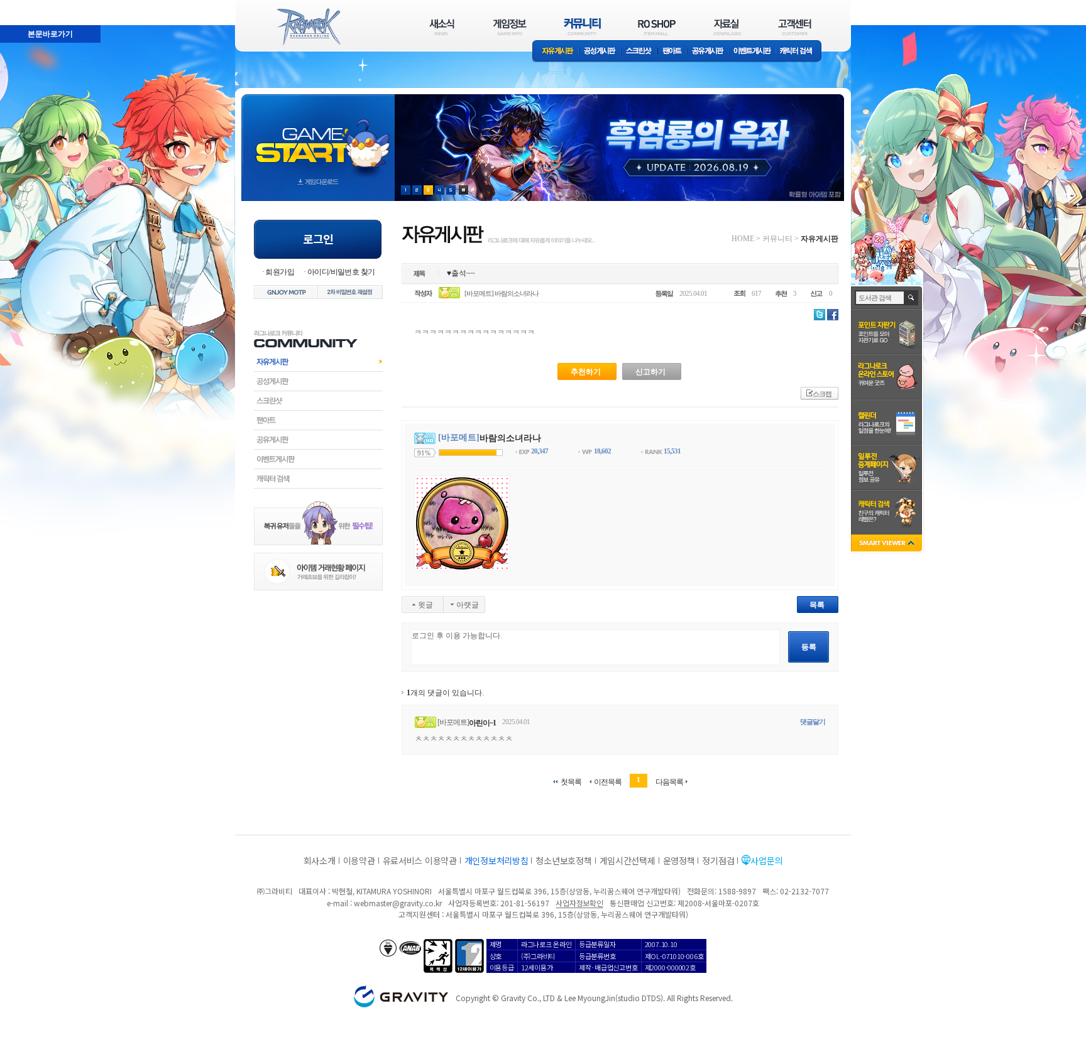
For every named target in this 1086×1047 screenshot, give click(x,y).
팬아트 (672, 51)
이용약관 (359, 860)
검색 (911, 297)
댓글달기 (812, 721)
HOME (743, 238)
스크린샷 (639, 51)
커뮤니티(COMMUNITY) (582, 26)
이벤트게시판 (752, 51)
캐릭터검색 (318, 478)
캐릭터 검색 (800, 51)
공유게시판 (708, 51)
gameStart (318, 136)
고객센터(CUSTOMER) (794, 26)
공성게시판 (600, 51)
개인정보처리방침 (496, 860)
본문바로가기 (22, 5)
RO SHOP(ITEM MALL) (657, 26)
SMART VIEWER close (887, 544)
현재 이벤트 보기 (463, 190)
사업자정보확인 (579, 903)
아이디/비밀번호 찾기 (341, 272)
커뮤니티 (777, 238)
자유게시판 (555, 51)
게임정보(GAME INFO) (510, 26)
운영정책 (679, 860)
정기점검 (718, 860)
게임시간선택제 (627, 860)
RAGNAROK (308, 27)
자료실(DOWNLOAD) (726, 26)
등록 (808, 647)
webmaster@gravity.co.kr (398, 903)
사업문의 (766, 860)
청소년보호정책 (563, 860)
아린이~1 (482, 723)
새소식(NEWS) (441, 26)
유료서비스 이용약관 (420, 860)
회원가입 (279, 272)
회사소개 (320, 860)
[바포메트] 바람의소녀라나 (501, 293)
